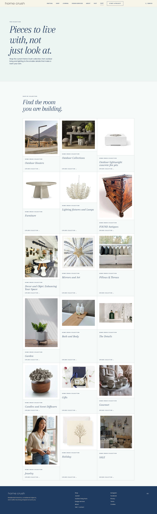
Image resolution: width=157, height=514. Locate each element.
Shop (57, 3)
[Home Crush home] (15, 3)
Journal (66, 3)
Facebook (113, 496)
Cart (102, 3)
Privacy (112, 499)
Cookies (112, 504)
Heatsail (50, 3)
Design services (80, 501)
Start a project (115, 3)
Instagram (113, 493)
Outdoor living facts (81, 499)
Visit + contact (79, 507)
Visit (95, 3)
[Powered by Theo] (147, 493)
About (88, 3)
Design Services (77, 3)
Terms (112, 501)
